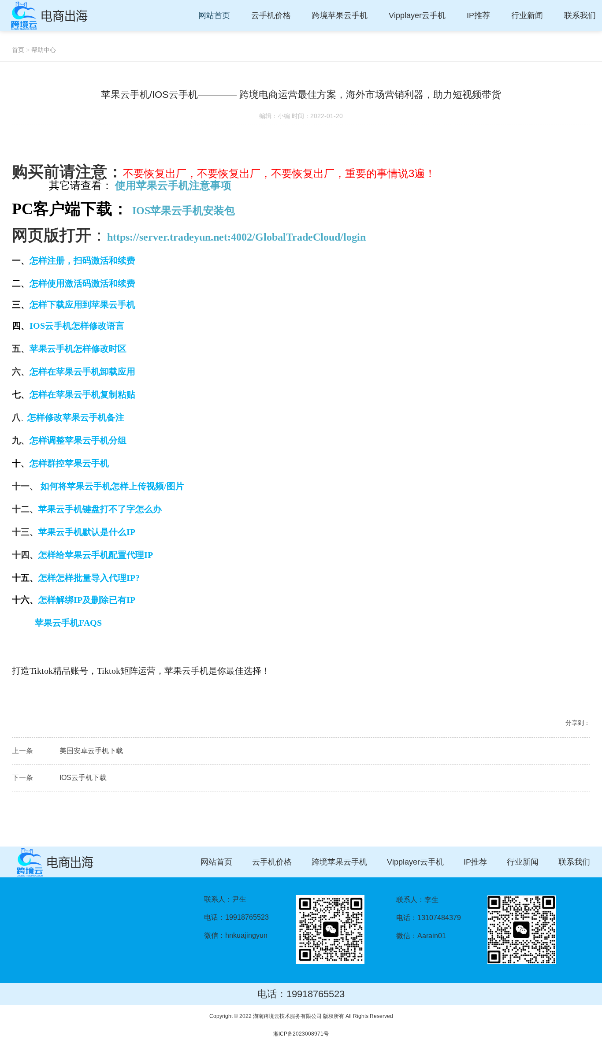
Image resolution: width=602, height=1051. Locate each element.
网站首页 (216, 862)
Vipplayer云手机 (415, 862)
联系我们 (574, 862)
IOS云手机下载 (83, 777)
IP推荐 (475, 862)
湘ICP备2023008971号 (301, 1034)
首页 (18, 49)
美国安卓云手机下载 (91, 750)
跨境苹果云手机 (339, 862)
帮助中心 (43, 49)
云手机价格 (272, 862)
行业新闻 (523, 862)
